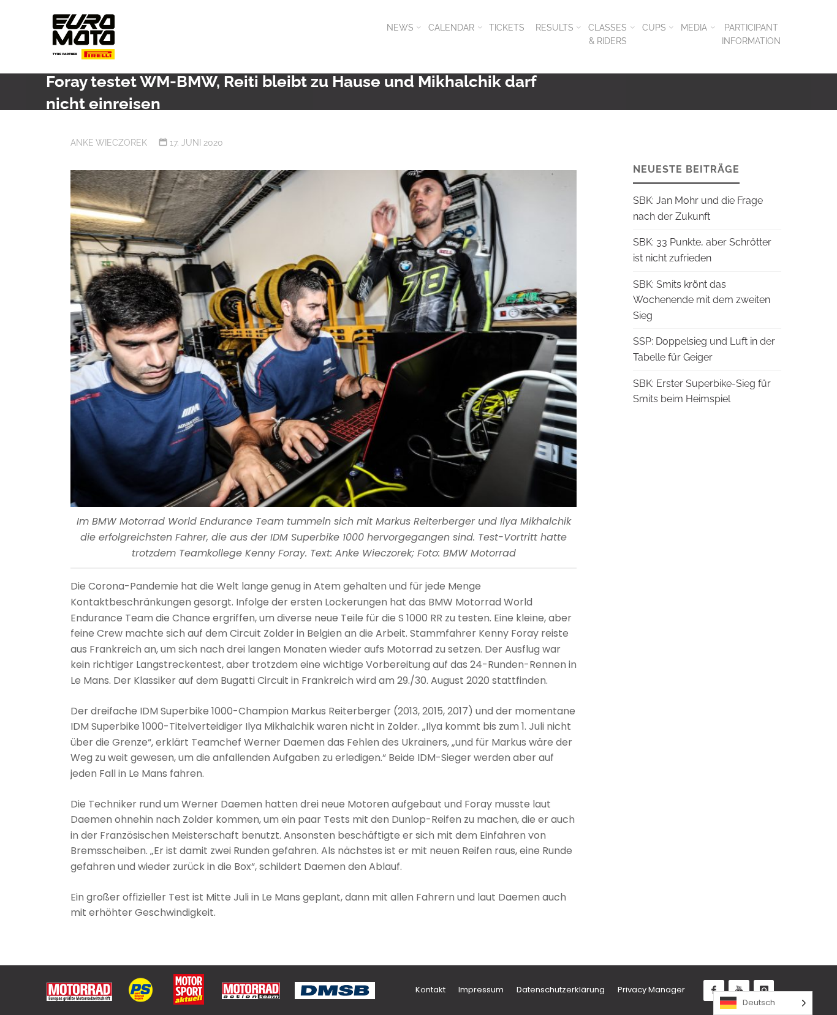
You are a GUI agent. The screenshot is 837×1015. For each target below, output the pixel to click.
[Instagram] (764, 990)
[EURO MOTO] (83, 36)
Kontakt (430, 989)
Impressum (481, 989)
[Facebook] (713, 990)
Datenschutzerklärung (561, 989)
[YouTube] (739, 990)
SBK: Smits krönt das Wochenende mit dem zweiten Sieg (701, 300)
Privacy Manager (651, 989)
